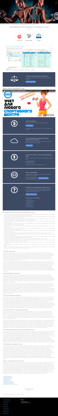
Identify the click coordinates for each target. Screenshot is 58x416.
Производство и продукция (31, 200)
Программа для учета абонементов (9, 383)
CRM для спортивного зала (8, 376)
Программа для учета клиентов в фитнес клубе (11, 384)
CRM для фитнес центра (7, 380)
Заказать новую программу (31, 194)
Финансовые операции (30, 201)
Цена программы (29, 125)
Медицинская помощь (30, 202)
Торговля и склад (29, 199)
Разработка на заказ (6, 411)
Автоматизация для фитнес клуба (9, 381)
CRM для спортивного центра (8, 377)
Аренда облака (29, 145)
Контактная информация (43, 178)
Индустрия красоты (29, 203)
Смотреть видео (5, 402)
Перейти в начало (5, 413)
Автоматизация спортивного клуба (9, 382)
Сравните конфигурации (31, 81)
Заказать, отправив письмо (31, 178)
